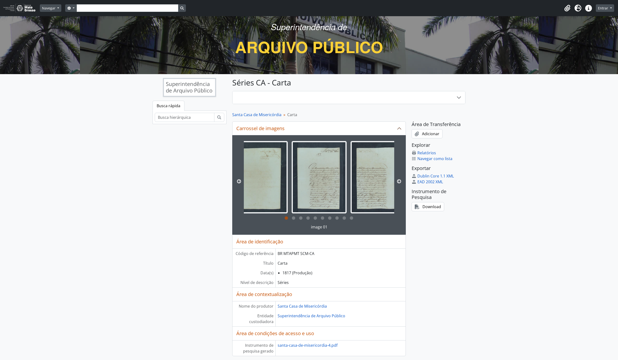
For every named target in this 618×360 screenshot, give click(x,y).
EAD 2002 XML (430, 181)
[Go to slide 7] (329, 218)
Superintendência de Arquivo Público (311, 315)
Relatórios (426, 152)
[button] (567, 8)
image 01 (319, 227)
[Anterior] (239, 181)
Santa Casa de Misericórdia (256, 114)
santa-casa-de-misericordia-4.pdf (307, 345)
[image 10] (260, 177)
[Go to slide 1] (286, 218)
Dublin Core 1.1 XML (435, 176)
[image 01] (319, 177)
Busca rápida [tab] (168, 105)
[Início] (21, 8)
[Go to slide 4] (308, 218)
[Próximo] (399, 181)
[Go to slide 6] (322, 218)
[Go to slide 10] (351, 218)
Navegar (49, 8)
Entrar (603, 8)
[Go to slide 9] (344, 218)
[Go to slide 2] (293, 218)
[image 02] (378, 177)
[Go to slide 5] (315, 218)
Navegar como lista (434, 158)
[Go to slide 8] (337, 218)
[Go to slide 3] (300, 218)
